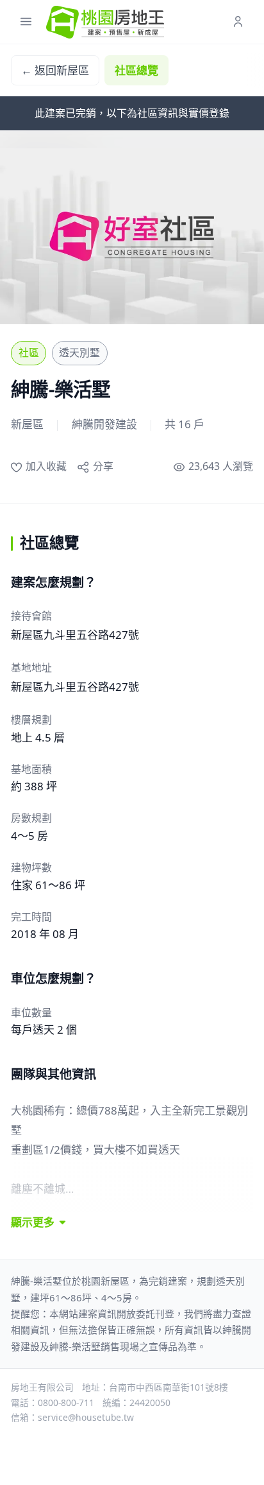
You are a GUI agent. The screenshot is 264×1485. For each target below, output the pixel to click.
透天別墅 (79, 352)
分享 (103, 466)
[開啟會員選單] (238, 22)
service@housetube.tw (86, 1417)
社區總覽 (136, 70)
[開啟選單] (26, 22)
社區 (29, 352)
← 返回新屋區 (55, 70)
